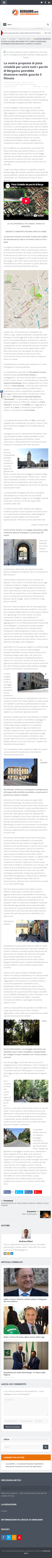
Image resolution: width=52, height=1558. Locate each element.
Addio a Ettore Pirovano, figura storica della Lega (24, 1337)
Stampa (38, 86)
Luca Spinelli (10, 1464)
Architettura (10, 84)
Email (46, 86)
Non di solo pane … (30, 1214)
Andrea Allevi (15, 82)
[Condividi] (2, 394)
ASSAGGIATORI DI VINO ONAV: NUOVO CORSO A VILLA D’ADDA (25, 1204)
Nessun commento (10, 86)
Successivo (31, 1211)
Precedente (8, 1201)
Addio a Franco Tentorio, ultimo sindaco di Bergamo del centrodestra (25, 1300)
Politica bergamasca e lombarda (25, 84)
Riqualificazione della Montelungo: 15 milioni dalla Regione (24, 1373)
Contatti (4, 1511)
